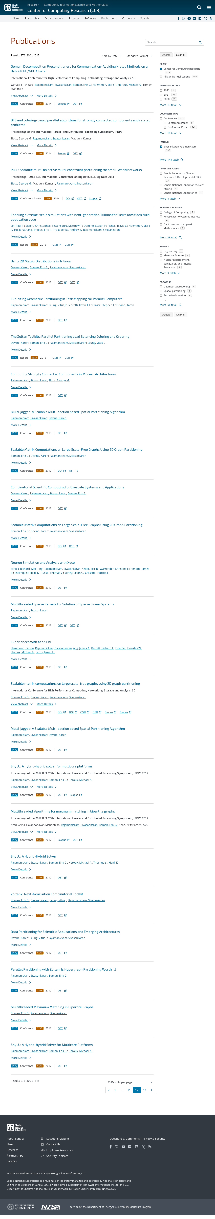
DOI (68, 198)
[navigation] (112, 56)
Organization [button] (53, 18)
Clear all (181, 54)
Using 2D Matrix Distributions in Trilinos (41, 261)
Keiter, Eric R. (90, 569)
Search (144, 18)
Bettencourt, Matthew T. (67, 226)
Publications (109, 18)
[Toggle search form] (199, 7)
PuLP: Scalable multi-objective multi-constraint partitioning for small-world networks (76, 170)
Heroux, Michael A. (129, 85)
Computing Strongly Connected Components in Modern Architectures (63, 374)
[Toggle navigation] (6, 18)
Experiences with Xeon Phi (31, 642)
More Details (45, 95)
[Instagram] (184, 18)
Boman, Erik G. (82, 85)
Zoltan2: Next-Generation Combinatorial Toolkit (47, 894)
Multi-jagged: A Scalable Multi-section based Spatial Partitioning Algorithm (68, 412)
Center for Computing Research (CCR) (63, 10)
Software (90, 18)
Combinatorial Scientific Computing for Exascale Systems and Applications (67, 487)
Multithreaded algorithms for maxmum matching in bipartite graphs (63, 811)
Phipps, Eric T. (43, 230)
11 (130, 1090)
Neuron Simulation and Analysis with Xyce (43, 562)
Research (33, 5)
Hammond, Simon (22, 648)
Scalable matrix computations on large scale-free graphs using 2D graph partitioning (75, 683)
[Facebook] (178, 18)
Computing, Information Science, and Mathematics (76, 5)
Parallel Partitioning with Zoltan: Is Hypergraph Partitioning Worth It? (63, 969)
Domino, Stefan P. (95, 226)
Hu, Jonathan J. (23, 230)
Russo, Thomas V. (52, 573)
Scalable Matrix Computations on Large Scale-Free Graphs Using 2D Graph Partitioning (76, 449)
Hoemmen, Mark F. (105, 85)
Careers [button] (127, 18)
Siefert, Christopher (38, 226)
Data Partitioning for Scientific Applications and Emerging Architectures (65, 932)
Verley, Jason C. (74, 573)
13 (145, 1090)
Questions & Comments (125, 1138)
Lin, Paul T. (17, 226)
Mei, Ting (36, 569)
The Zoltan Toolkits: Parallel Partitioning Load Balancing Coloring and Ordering (70, 336)
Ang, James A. (81, 648)
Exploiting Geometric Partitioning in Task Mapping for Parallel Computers (66, 299)
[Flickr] (195, 18)
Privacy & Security (154, 1138)
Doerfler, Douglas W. (128, 648)
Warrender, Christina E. (114, 569)
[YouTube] (189, 18)
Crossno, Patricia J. (97, 573)
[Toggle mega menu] (209, 7)
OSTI (75, 103)
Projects (74, 18)
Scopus (62, 103)
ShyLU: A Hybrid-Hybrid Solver (33, 856)
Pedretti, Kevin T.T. (79, 305)
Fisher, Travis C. (117, 226)
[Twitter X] (206, 18)
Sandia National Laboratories (23, 1180)
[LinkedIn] (201, 18)
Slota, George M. (21, 183)
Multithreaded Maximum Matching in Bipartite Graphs (52, 1007)
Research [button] (31, 18)
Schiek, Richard (20, 569)
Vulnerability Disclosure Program (133, 1206)
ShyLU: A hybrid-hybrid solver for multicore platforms (52, 766)
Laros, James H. (45, 652)
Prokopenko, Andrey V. (67, 230)
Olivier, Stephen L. (103, 305)
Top (205, 1215)
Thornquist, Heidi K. (26, 573)
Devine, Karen (19, 267)
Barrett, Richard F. (102, 648)
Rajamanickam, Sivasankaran (53, 85)
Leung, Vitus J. (57, 305)
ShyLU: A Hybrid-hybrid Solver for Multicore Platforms (52, 1045)
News (16, 18)
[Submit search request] (200, 42)
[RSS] (212, 18)
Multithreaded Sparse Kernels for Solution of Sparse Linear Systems (62, 604)
